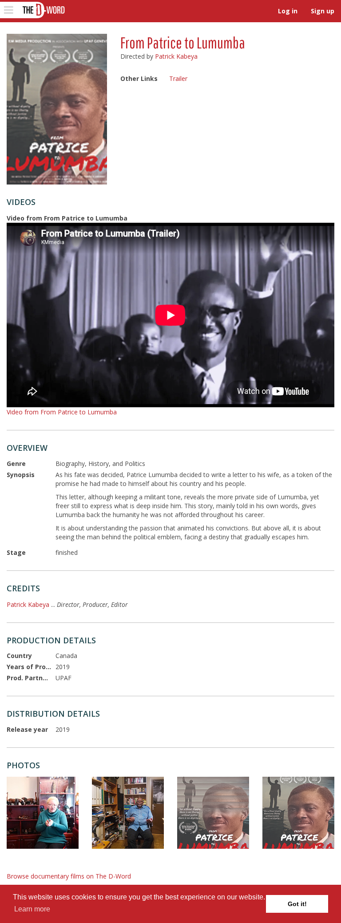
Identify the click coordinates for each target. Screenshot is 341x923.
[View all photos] (57, 109)
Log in (287, 11)
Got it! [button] (297, 903)
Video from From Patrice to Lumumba (62, 412)
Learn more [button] (32, 909)
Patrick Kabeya (176, 56)
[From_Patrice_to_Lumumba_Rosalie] (43, 813)
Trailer (178, 78)
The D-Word (43, 10)
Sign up (322, 11)
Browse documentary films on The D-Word (69, 876)
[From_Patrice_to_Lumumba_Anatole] (128, 813)
